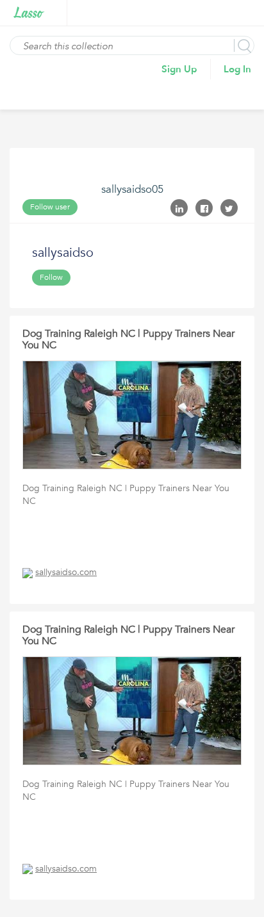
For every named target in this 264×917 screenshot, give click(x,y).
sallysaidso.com (66, 572)
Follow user (50, 207)
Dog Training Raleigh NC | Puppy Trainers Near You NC (128, 339)
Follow (51, 277)
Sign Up (179, 69)
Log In (237, 69)
